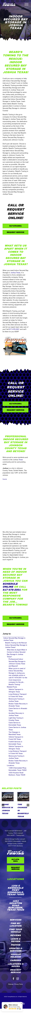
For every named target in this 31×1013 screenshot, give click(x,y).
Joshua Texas (15, 273)
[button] (3, 805)
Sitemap (10, 984)
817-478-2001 (14, 329)
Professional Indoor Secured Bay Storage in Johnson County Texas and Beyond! (17, 662)
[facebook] (13, 978)
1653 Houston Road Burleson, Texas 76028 (17, 774)
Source (5, 479)
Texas (21, 460)
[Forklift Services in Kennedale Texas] (23, 796)
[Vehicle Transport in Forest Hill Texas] (8, 796)
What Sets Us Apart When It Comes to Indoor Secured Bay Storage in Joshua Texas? (17, 653)
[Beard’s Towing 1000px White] (15, 851)
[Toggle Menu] (26, 4)
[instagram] (17, 978)
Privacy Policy (18, 984)
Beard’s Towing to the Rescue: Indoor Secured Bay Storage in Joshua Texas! (16, 645)
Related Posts (12, 687)
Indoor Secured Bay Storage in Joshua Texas (14, 639)
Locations (10, 765)
